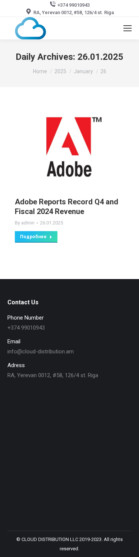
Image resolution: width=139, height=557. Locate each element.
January (83, 71)
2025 (60, 71)
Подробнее (33, 236)
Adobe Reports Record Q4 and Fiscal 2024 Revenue (66, 206)
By (24, 223)
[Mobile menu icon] (127, 28)
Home (40, 71)
